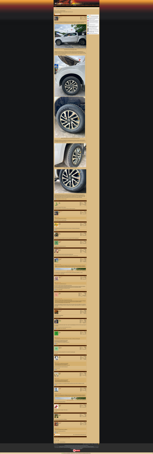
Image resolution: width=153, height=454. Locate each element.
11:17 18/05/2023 (56, 403)
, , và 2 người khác (61, 328)
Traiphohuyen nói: (58, 264)
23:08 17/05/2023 (56, 257)
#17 (85, 386)
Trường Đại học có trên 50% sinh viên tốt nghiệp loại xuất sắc (93, 26)
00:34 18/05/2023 (56, 291)
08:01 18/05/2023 (56, 330)
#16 (85, 371)
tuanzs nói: (57, 217)
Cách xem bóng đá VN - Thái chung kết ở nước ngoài (94, 19)
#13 (85, 330)
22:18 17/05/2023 (56, 231)
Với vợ (85, 205)
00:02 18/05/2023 (56, 275)
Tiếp (58, 14)
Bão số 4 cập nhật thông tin (93, 29)
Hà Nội (85, 252)
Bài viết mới (89, 15)
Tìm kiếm (55, 6)
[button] (72, 5)
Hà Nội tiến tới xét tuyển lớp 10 (93, 23)
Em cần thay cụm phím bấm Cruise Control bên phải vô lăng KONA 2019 (93, 17)
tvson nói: (57, 378)
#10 (85, 291)
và (59, 289)
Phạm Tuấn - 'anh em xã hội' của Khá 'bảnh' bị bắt (93, 31)
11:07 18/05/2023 (56, 386)
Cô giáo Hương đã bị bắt (93, 33)
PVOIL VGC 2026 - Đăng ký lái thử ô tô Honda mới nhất (63, 8)
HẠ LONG (85, 359)
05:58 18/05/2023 (56, 318)
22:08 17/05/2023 (56, 210)
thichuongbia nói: (58, 282)
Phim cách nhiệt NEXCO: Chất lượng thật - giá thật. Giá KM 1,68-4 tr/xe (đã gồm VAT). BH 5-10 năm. (77, 453)
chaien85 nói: (57, 337)
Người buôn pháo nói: (58, 298)
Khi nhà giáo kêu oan (93, 28)
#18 (85, 403)
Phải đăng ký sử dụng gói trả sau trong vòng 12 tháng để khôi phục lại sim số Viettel (93, 21)
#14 (85, 345)
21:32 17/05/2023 (56, 15)
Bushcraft (85, 313)
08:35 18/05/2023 (56, 345)
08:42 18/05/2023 (56, 371)
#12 (85, 318)
